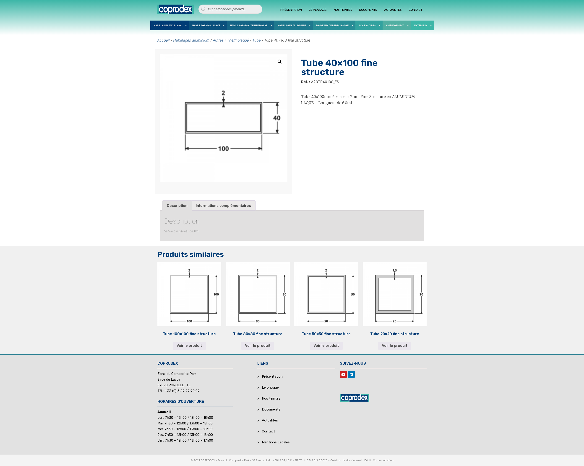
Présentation (291, 9)
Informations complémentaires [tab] (223, 205)
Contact (415, 9)
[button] (280, 62)
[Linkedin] (351, 374)
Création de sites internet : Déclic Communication (362, 460)
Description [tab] (177, 205)
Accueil (163, 40)
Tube (256, 40)
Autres (218, 40)
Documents (368, 9)
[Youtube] (343, 374)
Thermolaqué (238, 40)
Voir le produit (189, 345)
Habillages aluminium (191, 40)
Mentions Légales (276, 442)
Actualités (393, 9)
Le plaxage (318, 9)
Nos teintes (343, 9)
